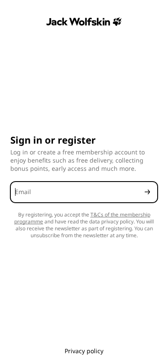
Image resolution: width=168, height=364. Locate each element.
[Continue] (147, 192)
